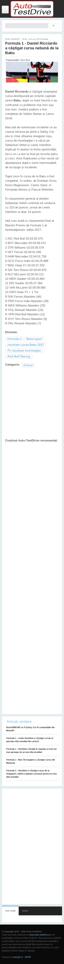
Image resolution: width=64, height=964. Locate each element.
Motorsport (34, 339)
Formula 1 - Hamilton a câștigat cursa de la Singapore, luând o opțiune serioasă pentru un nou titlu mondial (31, 773)
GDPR (28, 957)
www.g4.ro (18, 957)
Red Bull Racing (18, 356)
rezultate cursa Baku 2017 (25, 344)
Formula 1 (14, 339)
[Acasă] (32, 16)
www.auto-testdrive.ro (40, 935)
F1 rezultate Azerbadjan (24, 350)
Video (25, 911)
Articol (28, 365)
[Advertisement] (32, 403)
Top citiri (10, 911)
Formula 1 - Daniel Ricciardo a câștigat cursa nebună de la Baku (31, 48)
